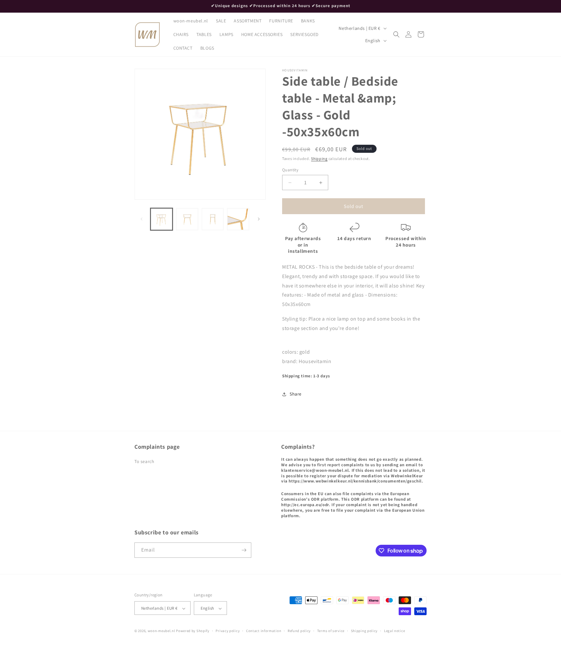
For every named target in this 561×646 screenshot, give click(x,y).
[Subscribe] (244, 550)
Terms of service (330, 630)
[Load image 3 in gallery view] (213, 219)
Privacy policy (228, 630)
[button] (396, 34)
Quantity (290, 170)
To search (144, 461)
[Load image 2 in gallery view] (187, 219)
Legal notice (394, 630)
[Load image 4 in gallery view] (238, 219)
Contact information (263, 630)
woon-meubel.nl (161, 631)
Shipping (319, 158)
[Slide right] (259, 219)
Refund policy (299, 630)
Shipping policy (364, 630)
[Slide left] (141, 219)
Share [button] (296, 394)
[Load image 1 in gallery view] (161, 219)
